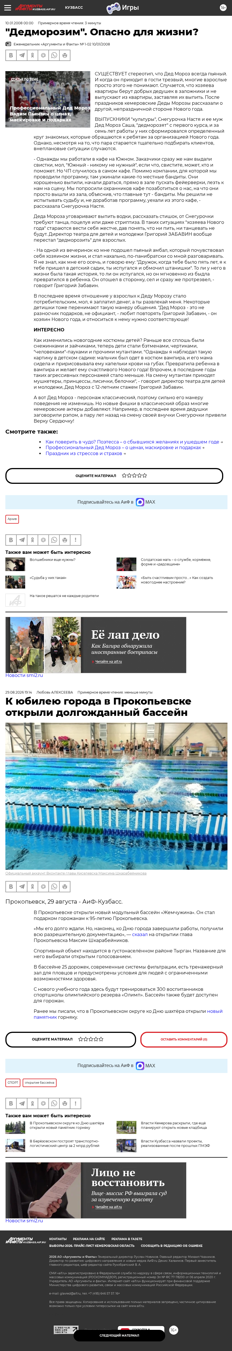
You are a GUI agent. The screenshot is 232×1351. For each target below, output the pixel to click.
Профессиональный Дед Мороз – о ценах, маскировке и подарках (123, 447)
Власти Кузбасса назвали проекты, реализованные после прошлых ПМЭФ (175, 1143)
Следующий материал (119, 1335)
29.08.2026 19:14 (18, 692)
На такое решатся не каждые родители (64, 596)
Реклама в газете (126, 1239)
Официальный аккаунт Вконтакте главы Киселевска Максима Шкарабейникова (76, 873)
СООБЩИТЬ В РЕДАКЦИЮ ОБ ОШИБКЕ (172, 1246)
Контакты (57, 1239)
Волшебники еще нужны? (53, 560)
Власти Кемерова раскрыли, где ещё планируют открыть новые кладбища (174, 1125)
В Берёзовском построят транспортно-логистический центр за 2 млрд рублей (64, 1143)
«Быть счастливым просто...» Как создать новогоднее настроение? (177, 580)
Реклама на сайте (89, 1239)
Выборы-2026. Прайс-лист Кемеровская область (91, 1246)
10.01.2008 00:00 (19, 23)
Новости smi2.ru (24, 675)
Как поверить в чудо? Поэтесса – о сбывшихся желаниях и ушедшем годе (132, 442)
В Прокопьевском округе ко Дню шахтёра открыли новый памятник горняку (67, 1125)
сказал (140, 934)
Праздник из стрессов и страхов (84, 453)
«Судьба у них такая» (48, 578)
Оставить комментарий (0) (184, 1039)
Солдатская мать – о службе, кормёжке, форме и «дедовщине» (176, 562)
